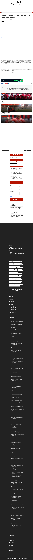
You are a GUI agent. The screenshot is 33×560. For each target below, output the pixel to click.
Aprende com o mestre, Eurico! (16, 366)
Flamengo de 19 (20, 270)
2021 (11, 296)
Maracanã (14, 278)
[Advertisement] (16, 9)
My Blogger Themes (23, 558)
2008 (11, 552)
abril (12, 535)
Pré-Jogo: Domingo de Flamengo (16, 333)
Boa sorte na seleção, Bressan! (16, 442)
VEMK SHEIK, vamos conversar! (16, 424)
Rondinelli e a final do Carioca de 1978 (17, 470)
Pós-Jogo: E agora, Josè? (15, 329)
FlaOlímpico (15, 270)
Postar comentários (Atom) (8, 152)
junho (12, 317)
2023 (11, 293)
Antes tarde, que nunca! (15, 456)
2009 (11, 550)
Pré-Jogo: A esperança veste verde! (17, 444)
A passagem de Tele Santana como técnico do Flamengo (15, 239)
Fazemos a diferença (13, 267)
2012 (11, 545)
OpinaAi (15, 281)
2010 (11, 548)
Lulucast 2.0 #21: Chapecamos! (16, 480)
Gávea (17, 275)
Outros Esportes (19, 281)
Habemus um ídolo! (14, 523)
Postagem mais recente (5, 150)
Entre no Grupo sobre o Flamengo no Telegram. (8, 74)
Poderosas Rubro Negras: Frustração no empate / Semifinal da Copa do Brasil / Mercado (16, 176)
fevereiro (12, 538)
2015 (11, 306)
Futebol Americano (12, 273)
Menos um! (13, 327)
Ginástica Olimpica (12, 275)
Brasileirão (13, 261)
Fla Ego (22, 267)
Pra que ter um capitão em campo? (17, 324)
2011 (11, 547)
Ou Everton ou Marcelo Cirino (16, 463)
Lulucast (11, 278)
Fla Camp (18, 267)
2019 (11, 299)
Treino (16, 19)
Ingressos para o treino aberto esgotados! (9, 101)
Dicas (18, 264)
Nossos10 (11, 281)
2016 (11, 304)
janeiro (12, 540)
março (12, 537)
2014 (11, 542)
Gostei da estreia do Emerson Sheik (17, 394)
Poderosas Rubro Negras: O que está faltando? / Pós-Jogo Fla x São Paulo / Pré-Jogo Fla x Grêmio (16, 169)
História (20, 275)
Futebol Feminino (18, 273)
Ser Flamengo (12, 284)
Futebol (17, 272)
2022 (11, 294)
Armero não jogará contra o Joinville (17, 325)
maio (12, 533)
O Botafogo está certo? (15, 420)
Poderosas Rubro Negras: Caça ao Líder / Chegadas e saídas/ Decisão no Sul (16, 173)
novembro (13, 309)
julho (12, 315)
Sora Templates (14, 558)
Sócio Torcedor (17, 284)
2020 (11, 298)
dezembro (13, 307)
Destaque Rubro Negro (13, 264)
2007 (11, 553)
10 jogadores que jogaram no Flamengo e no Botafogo (14, 229)
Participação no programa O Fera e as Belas (16, 171)
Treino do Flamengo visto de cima (8, 123)
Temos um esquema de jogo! (15, 402)
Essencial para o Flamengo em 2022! (16, 244)
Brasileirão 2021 (19, 261)
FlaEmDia (11, 270)
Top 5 (21, 284)
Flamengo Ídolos (12, 272)
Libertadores (18, 276)
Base (10, 261)
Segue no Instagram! (4, 73)
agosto (12, 314)
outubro (12, 310)
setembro (13, 312)
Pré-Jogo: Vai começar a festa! (16, 398)
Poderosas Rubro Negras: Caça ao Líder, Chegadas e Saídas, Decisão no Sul (16, 178)
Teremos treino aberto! (6, 112)
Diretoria (21, 264)
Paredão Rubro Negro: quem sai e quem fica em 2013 (15, 234)
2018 (11, 301)
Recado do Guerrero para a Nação (16, 400)
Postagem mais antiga (27, 150)
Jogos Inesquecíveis (13, 276)
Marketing (18, 278)
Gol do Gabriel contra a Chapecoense (17, 489)
